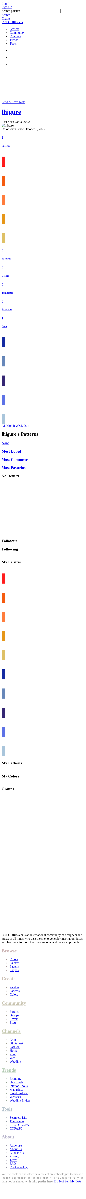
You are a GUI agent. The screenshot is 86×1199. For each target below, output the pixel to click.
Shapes (14, 970)
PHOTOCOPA (19, 1125)
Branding (15, 1078)
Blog (13, 1022)
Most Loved (11, 451)
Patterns (6, 258)
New (5, 443)
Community (17, 32)
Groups (14, 1015)
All (4, 425)
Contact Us (17, 1152)
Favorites (7, 309)
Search (6, 15)
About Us (16, 1149)
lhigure (11, 111)
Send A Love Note (13, 102)
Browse (14, 29)
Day (26, 425)
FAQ (13, 1163)
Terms (13, 1160)
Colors (5, 275)
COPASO (16, 1128)
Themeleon (17, 1121)
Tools (13, 43)
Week (19, 425)
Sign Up (7, 7)
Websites (15, 1097)
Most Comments (15, 459)
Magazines (16, 1089)
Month (10, 425)
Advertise (16, 1145)
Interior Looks (19, 1086)
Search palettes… (13, 11)
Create (6, 18)
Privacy (14, 1156)
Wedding (15, 1061)
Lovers (14, 1019)
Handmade (16, 1082)
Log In (6, 3)
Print (13, 1054)
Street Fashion (19, 1093)
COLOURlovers (12, 22)
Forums (14, 1011)
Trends (14, 40)
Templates (7, 292)
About (8, 1136)
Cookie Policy (19, 1167)
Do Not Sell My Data (67, 1181)
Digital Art (16, 1043)
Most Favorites (14, 468)
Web (12, 1058)
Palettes (6, 145)
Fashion (15, 1047)
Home (13, 1050)
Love (4, 326)
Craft (13, 1039)
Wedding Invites (20, 1100)
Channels (15, 36)
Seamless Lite (18, 1117)
